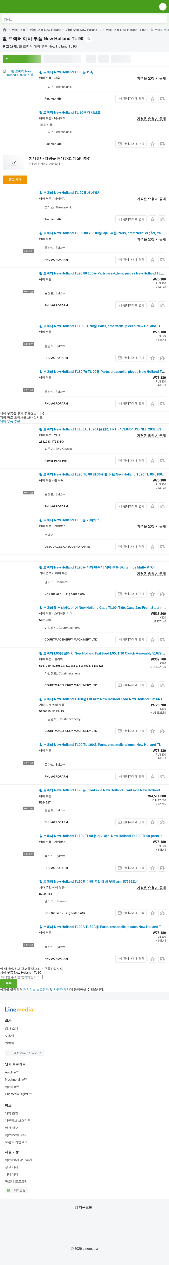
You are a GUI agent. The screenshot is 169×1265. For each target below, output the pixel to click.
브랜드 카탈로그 (16, 1142)
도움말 (9, 1035)
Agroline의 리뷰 (15, 1135)
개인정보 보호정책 (36, 989)
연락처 (9, 1043)
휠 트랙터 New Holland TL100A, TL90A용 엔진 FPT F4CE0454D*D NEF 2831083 (100, 429)
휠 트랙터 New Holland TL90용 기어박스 (69, 520)
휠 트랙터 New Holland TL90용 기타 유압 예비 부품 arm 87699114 (88, 881)
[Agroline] (4, 29)
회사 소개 (11, 1028)
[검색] (163, 19)
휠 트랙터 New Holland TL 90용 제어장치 (70, 192)
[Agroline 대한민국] (27, 6)
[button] (163, 6)
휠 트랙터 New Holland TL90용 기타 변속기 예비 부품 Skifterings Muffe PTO (96, 567)
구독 (9, 983)
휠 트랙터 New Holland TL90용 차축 (66, 72)
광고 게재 (15, 179)
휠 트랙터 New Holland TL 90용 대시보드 (70, 112)
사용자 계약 (62, 989)
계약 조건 (11, 1113)
